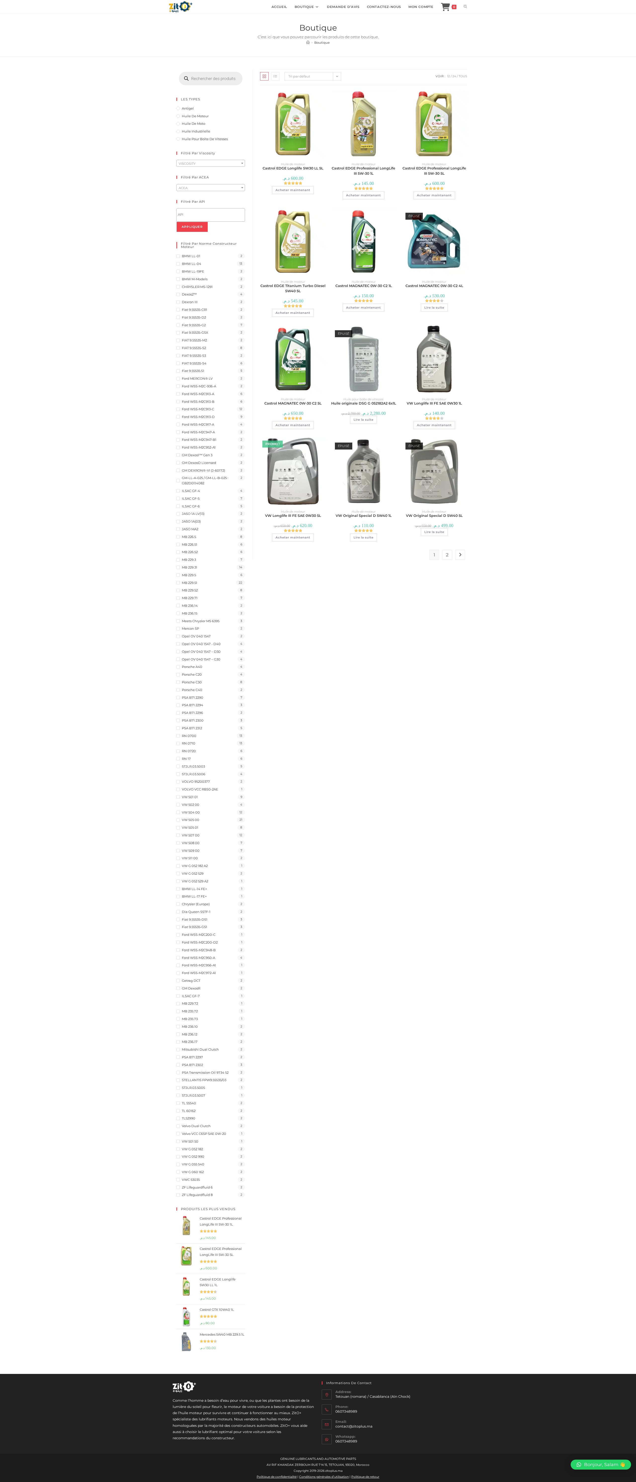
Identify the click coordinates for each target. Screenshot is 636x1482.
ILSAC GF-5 (190, 498)
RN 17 (186, 759)
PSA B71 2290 (192, 698)
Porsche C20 (192, 674)
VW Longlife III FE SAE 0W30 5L (293, 515)
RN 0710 (188, 743)
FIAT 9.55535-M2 (194, 340)
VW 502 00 (190, 805)
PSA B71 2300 (192, 720)
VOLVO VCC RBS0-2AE (200, 789)
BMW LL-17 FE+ (194, 896)
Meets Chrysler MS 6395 (200, 621)
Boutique (322, 42)
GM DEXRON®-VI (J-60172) (203, 470)
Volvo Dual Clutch (196, 1126)
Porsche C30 (192, 682)
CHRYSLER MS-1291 (197, 287)
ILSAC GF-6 (191, 506)
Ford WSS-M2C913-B (198, 402)
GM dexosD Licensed (199, 463)
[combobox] (210, 163)
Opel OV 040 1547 (196, 636)
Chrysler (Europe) (196, 904)
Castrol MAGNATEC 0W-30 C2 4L (434, 286)
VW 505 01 (190, 827)
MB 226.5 (189, 537)
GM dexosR (191, 988)
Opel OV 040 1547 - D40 (201, 644)
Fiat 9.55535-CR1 (194, 310)
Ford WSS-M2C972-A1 (199, 973)
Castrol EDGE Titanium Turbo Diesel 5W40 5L (292, 288)
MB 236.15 (189, 613)
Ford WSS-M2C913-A (198, 394)
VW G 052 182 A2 (195, 866)
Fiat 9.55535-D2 (194, 317)
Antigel (188, 108)
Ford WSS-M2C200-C (198, 935)
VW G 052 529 (192, 873)
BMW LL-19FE (193, 271)
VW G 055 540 (193, 1164)
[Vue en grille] (264, 76)
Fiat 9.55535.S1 (193, 371)
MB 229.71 (190, 598)
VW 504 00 (191, 812)
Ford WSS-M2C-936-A (199, 386)
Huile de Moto (193, 123)
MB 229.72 (190, 1003)
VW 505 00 (190, 820)
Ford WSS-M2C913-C (198, 409)
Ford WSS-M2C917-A (198, 424)
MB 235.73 (190, 1019)
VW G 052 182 (192, 1149)
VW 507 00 (190, 835)
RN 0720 (189, 751)
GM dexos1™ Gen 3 (197, 455)
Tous (463, 76)
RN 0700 (189, 736)
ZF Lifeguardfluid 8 (197, 1195)
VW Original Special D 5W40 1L (364, 515)
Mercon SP (190, 628)
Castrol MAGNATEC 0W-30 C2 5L (292, 403)
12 (448, 76)
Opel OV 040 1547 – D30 (201, 652)
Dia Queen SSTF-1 (196, 912)
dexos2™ (189, 294)
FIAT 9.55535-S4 (194, 363)
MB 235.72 (190, 1011)
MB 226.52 (190, 552)
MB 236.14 (190, 606)
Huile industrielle (196, 131)
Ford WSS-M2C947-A (198, 432)
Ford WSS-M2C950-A (198, 958)
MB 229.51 (189, 583)
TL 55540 (189, 1103)
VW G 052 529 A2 (195, 881)
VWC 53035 (191, 1180)
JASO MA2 (190, 529)
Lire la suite (434, 307)
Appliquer (192, 227)
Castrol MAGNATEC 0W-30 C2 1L (363, 286)
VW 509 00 (190, 851)
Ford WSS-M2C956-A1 (199, 965)
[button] (601, 1465)
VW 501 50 (190, 1141)
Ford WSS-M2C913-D (198, 417)
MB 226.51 (189, 544)
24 (454, 76)
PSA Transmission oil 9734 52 (205, 1072)
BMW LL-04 (191, 264)
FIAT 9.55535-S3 (194, 356)
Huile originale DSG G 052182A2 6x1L (363, 403)
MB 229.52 (190, 590)
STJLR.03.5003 (193, 766)
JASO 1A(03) (191, 521)
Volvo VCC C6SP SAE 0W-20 (204, 1134)
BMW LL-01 (191, 256)
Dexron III (190, 302)
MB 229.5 (189, 575)
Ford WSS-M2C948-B (199, 950)
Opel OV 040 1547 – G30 (201, 659)
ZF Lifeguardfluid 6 (197, 1187)
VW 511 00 (190, 858)
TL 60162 (189, 1111)
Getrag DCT (191, 981)
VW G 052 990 (193, 1156)
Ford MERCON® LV (197, 378)
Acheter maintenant (293, 190)
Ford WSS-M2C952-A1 (199, 447)
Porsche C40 (192, 690)
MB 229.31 (189, 567)
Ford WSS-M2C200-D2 (200, 942)
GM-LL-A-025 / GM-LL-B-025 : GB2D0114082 (205, 480)
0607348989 (346, 1441)
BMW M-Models (194, 279)
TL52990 (188, 1118)
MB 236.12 (189, 1034)
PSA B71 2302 (192, 1065)
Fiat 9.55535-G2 (194, 325)
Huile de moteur (293, 164)
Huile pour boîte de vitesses (363, 399)
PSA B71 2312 (192, 728)
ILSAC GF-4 (191, 491)
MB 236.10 (190, 1027)
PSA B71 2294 (192, 705)
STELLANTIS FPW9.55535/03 (204, 1080)
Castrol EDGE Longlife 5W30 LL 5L (293, 168)
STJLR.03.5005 (193, 1088)
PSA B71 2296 (192, 713)
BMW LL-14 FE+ (194, 889)
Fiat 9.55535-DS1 (194, 919)
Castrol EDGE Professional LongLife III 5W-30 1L (363, 171)
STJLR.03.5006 (193, 774)
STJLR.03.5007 (193, 1095)
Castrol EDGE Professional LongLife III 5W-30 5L (434, 171)
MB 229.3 (189, 560)
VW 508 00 (190, 843)
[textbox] (211, 163)
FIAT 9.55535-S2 (194, 348)
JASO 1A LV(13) (193, 514)
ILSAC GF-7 (191, 996)
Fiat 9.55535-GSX (195, 332)
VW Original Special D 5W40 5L (434, 515)
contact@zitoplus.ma (353, 1426)
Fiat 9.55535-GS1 (194, 927)
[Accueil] (308, 42)
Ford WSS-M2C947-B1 (199, 440)
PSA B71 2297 (192, 1057)
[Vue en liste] (275, 76)
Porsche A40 (192, 667)
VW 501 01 (190, 797)
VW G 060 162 (193, 1172)
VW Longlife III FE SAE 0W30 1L (434, 403)
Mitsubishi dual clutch (200, 1049)
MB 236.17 (190, 1042)
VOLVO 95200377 (196, 781)
